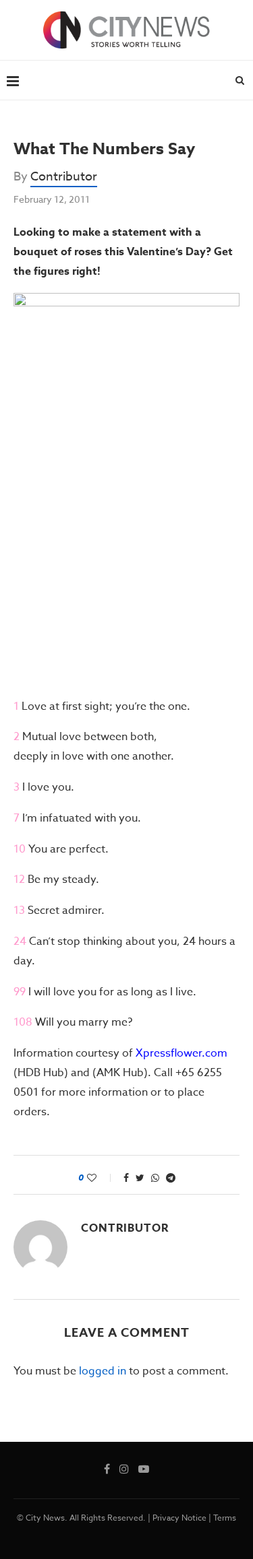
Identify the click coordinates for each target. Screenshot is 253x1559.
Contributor (63, 177)
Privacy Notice (179, 1517)
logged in (102, 1371)
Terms (224, 1517)
